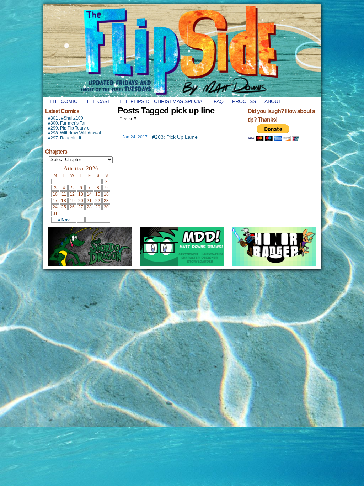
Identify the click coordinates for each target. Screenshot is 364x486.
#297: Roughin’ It (64, 138)
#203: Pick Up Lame (175, 137)
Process (244, 101)
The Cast (98, 101)
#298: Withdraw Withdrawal (74, 133)
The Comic (63, 101)
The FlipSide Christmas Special (162, 101)
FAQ (219, 101)
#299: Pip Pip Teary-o (69, 128)
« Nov (64, 219)
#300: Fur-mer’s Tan (67, 123)
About (273, 101)
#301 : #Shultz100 (65, 118)
